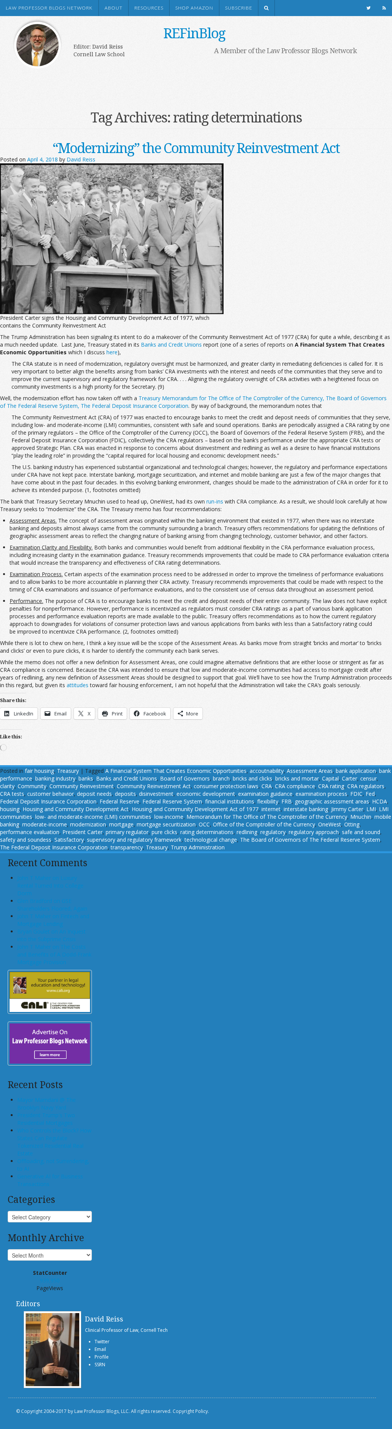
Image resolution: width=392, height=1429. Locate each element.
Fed (370, 793)
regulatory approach (314, 832)
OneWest (329, 824)
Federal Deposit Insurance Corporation (48, 801)
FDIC (356, 793)
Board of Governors (185, 778)
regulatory (273, 832)
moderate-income (44, 824)
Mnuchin (360, 816)
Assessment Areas (310, 770)
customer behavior (50, 793)
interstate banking (306, 809)
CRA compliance (295, 786)
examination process (321, 793)
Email (100, 1349)
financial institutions (229, 801)
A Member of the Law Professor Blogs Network (285, 50)
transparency (127, 847)
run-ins (214, 501)
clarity (7, 786)
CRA (266, 786)
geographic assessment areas (332, 801)
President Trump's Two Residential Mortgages (46, 1118)
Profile (102, 1357)
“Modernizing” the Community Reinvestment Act (196, 148)
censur (368, 778)
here (112, 352)
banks (85, 778)
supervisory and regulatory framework (134, 839)
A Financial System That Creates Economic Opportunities (176, 770)
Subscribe (238, 8)
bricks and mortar (297, 778)
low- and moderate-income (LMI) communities (93, 816)
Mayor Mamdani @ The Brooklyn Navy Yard (46, 1103)
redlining (247, 832)
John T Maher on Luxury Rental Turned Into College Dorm (50, 885)
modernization (88, 824)
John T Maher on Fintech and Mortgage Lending (53, 919)
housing (10, 809)
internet (271, 809)
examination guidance (265, 793)
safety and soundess (25, 839)
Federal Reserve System (172, 801)
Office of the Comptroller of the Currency (264, 824)
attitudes (77, 685)
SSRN (100, 1364)
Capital (330, 778)
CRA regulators (365, 786)
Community (32, 786)
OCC (204, 824)
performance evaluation (29, 832)
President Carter (82, 832)
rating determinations (207, 832)
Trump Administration (198, 847)
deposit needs (94, 793)
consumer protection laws (226, 786)
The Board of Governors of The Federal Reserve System (310, 839)
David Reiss (81, 159)
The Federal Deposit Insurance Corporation (54, 847)
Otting (351, 824)
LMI (371, 809)
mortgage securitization (166, 824)
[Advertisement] (188, 79)
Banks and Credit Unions (171, 344)
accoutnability (267, 770)
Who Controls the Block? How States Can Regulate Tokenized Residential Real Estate (54, 1142)
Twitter (102, 1341)
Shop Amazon (194, 8)
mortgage (121, 824)
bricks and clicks (252, 778)
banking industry (55, 778)
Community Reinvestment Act (154, 786)
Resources (148, 8)
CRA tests (12, 793)
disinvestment (156, 793)
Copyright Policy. (191, 1411)
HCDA (379, 801)
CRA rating (331, 786)
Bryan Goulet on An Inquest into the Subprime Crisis (51, 935)
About (113, 8)
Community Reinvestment (81, 786)
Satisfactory (69, 839)
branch (221, 778)
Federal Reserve (119, 801)
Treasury (68, 770)
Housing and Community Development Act (76, 809)
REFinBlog (194, 33)
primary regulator (127, 832)
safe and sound (361, 832)
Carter (349, 778)
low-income (168, 816)
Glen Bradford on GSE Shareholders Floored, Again (52, 904)
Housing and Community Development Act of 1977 (195, 809)
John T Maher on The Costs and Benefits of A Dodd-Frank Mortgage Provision (54, 954)
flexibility (267, 801)
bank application (356, 770)
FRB (286, 801)
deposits (125, 793)
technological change (211, 839)
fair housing (39, 770)
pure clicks (164, 832)
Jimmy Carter (347, 809)
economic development (205, 793)
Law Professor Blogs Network (49, 8)
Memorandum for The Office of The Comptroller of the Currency (266, 816)
